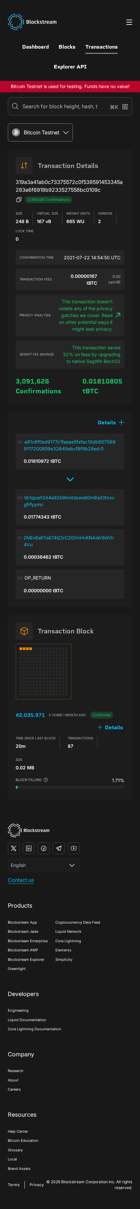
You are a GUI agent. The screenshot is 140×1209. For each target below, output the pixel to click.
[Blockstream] (28, 831)
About (13, 1080)
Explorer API (70, 67)
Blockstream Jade (23, 931)
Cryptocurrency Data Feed (77, 922)
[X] (14, 848)
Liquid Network (68, 931)
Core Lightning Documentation (34, 1029)
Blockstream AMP (23, 950)
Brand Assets (19, 1168)
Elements (63, 950)
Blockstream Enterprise (28, 941)
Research (15, 1070)
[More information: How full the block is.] (46, 780)
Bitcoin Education (23, 1140)
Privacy (37, 1184)
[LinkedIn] (29, 848)
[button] (111, 422)
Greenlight (17, 968)
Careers (14, 1089)
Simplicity (63, 959)
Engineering (18, 1010)
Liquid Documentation (27, 1020)
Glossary (15, 1150)
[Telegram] (58, 848)
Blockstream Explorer (26, 959)
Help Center (18, 1131)
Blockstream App (22, 922)
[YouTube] (73, 848)
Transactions (101, 47)
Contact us (21, 880)
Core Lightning (68, 941)
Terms (14, 1184)
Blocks (67, 47)
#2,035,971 (30, 715)
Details (114, 727)
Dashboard (35, 47)
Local (12, 1159)
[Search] (15, 106)
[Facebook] (43, 848)
